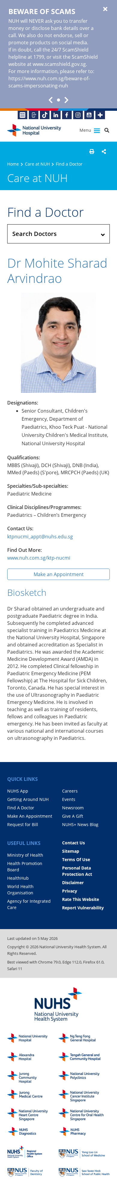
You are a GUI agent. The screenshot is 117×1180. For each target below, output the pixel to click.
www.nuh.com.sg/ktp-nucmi (38, 558)
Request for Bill (22, 824)
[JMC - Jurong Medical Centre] (32, 1096)
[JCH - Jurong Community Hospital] (32, 1077)
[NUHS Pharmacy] (84, 1133)
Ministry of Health (25, 855)
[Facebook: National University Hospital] (67, 115)
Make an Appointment (59, 574)
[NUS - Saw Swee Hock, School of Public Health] (84, 1170)
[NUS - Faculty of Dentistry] (32, 1170)
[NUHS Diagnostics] (32, 1133)
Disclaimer (73, 882)
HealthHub (18, 878)
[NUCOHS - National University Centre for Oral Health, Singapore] (84, 1114)
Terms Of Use (76, 859)
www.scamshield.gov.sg (59, 64)
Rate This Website (80, 899)
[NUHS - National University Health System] (58, 1005)
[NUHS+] (100, 115)
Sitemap (70, 851)
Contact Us (73, 843)
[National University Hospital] (34, 130)
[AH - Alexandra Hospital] (32, 1058)
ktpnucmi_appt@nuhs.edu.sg (40, 536)
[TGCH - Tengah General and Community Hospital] (84, 1058)
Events (68, 799)
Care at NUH (37, 164)
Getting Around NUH (28, 799)
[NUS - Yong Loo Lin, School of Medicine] (84, 1152)
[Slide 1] (58, 100)
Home (13, 164)
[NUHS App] (33, 115)
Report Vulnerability (83, 908)
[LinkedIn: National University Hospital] (56, 115)
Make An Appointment (29, 816)
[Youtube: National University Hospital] (89, 115)
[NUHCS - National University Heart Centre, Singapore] (32, 1114)
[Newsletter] (22, 115)
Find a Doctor (69, 164)
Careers (70, 791)
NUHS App (17, 791)
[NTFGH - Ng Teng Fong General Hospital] (84, 1039)
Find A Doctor (20, 808)
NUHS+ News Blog (80, 824)
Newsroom (73, 808)
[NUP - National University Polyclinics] (84, 1077)
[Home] (32, 1039)
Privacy (69, 891)
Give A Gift (72, 816)
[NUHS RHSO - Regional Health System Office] (32, 1152)
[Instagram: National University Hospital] (78, 115)
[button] (92, 151)
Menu (86, 130)
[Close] (105, 9)
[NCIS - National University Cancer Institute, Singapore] (84, 1096)
